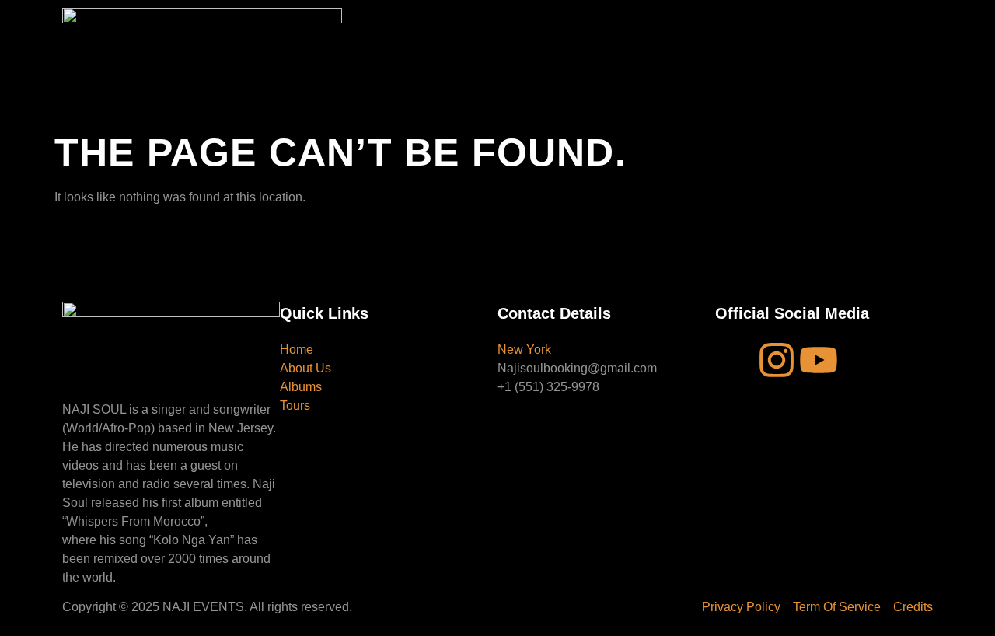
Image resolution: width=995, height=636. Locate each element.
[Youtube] (818, 360)
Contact (578, 38)
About (436, 38)
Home (384, 38)
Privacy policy (638, 38)
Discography (505, 38)
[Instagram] (776, 360)
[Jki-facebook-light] (734, 360)
